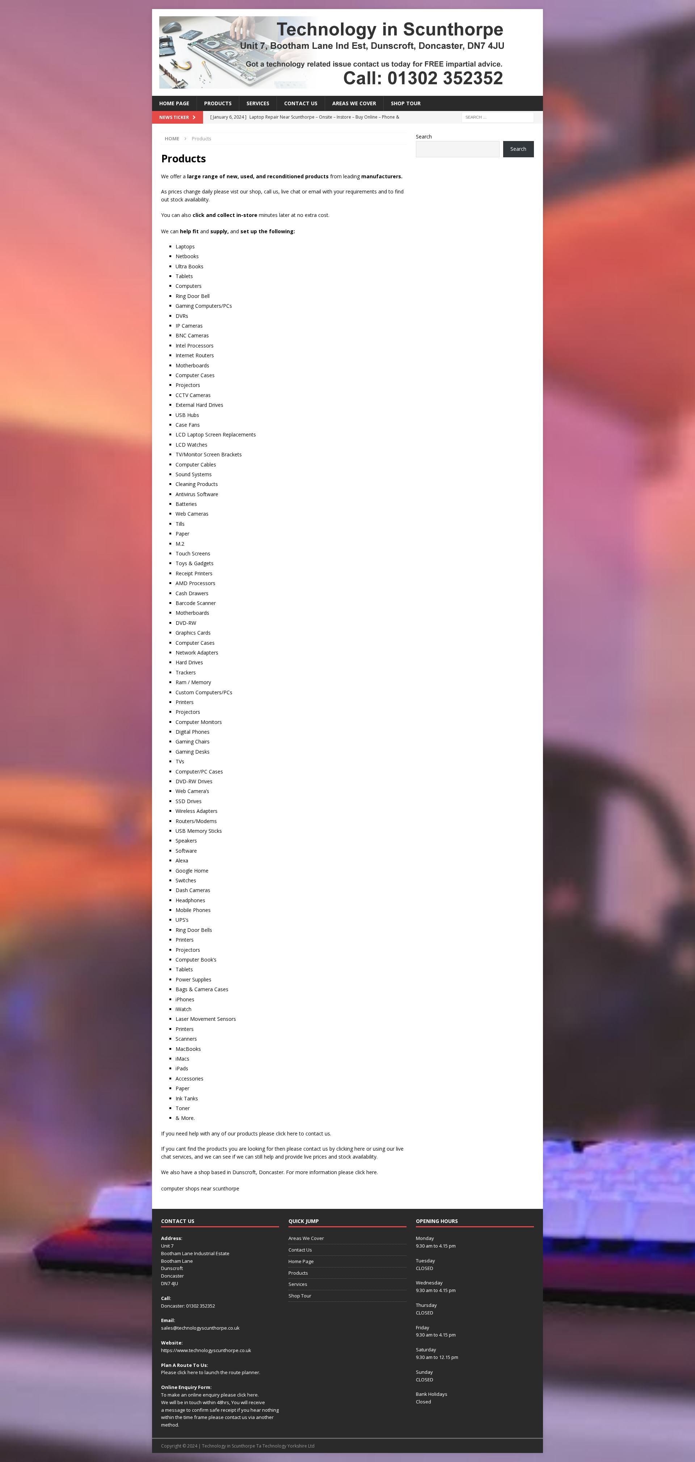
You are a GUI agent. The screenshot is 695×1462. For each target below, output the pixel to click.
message (175, 1410)
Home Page (174, 103)
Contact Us (300, 103)
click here (187, 1372)
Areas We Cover (354, 103)
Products (218, 103)
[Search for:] (498, 117)
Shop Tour (406, 103)
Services (258, 103)
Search (424, 136)
